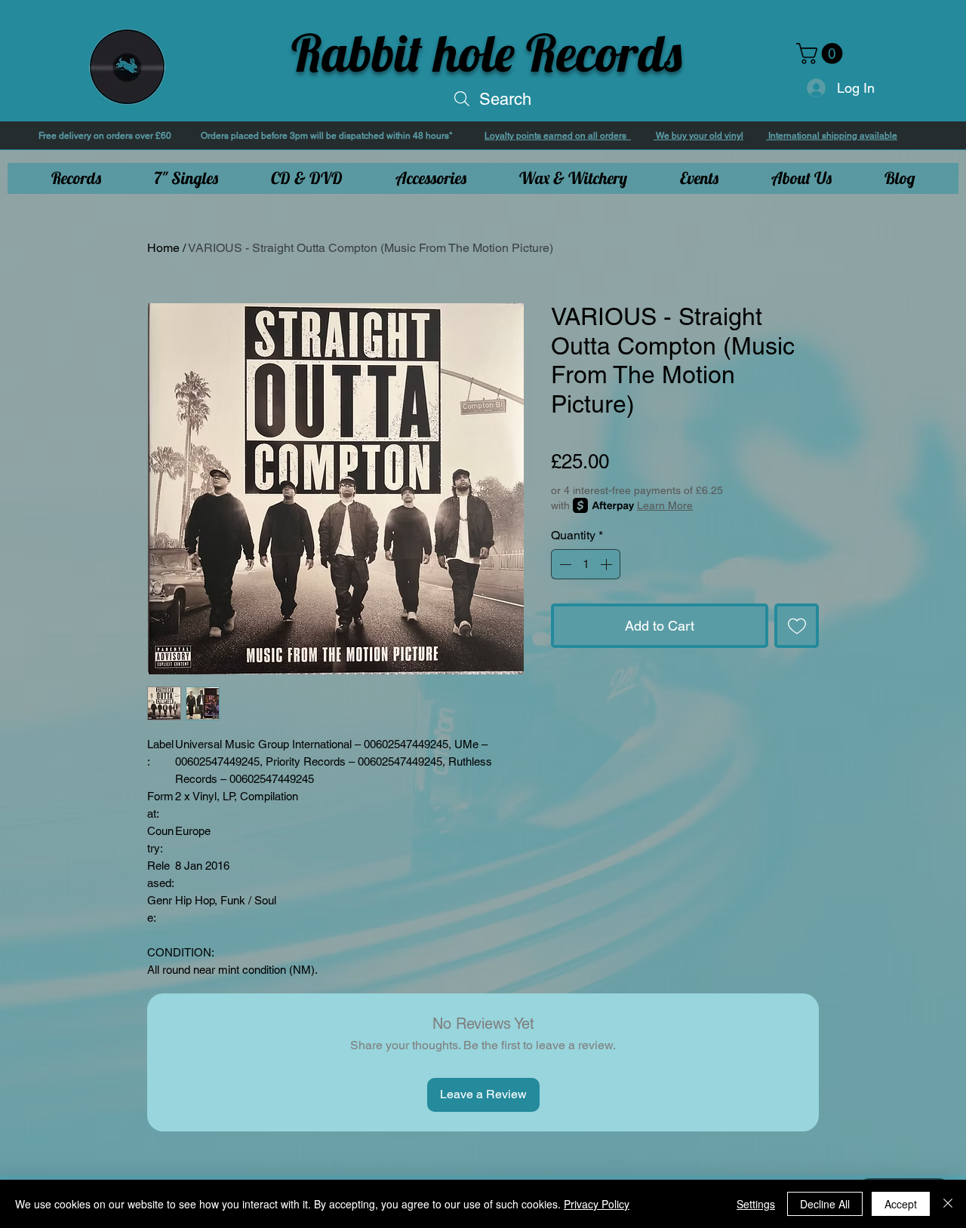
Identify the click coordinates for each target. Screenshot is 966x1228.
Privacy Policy (596, 1203)
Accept (900, 1203)
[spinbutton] (585, 564)
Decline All (825, 1203)
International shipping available (831, 135)
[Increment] (607, 564)
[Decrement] (563, 564)
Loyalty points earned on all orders (558, 135)
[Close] (948, 1204)
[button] (822, 53)
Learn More (665, 505)
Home (163, 248)
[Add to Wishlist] (796, 625)
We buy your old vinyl (698, 135)
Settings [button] (756, 1203)
